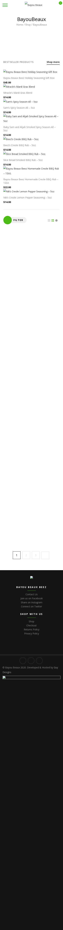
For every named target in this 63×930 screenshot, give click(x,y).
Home (19, 24)
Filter (18, 220)
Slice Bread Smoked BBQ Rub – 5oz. (23, 160)
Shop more (53, 62)
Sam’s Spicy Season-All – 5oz (19, 107)
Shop (28, 24)
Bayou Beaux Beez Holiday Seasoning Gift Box (28, 78)
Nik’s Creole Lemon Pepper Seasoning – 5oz (27, 197)
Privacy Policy (31, 633)
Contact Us (32, 594)
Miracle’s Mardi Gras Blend (17, 92)
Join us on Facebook (31, 598)
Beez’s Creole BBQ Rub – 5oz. (19, 145)
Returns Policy (31, 629)
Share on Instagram (31, 602)
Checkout (31, 625)
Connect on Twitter (31, 606)
